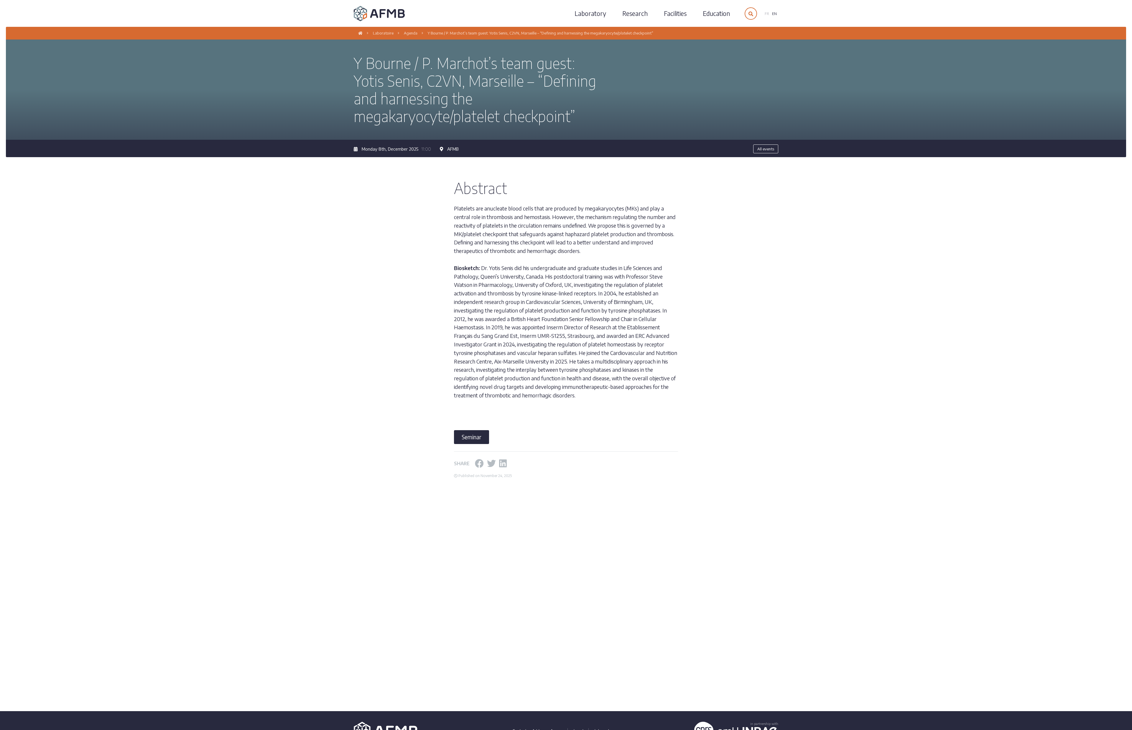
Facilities (675, 13)
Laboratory (590, 13)
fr (767, 13)
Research (635, 13)
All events (765, 149)
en (774, 13)
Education (716, 13)
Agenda (410, 33)
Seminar (471, 436)
